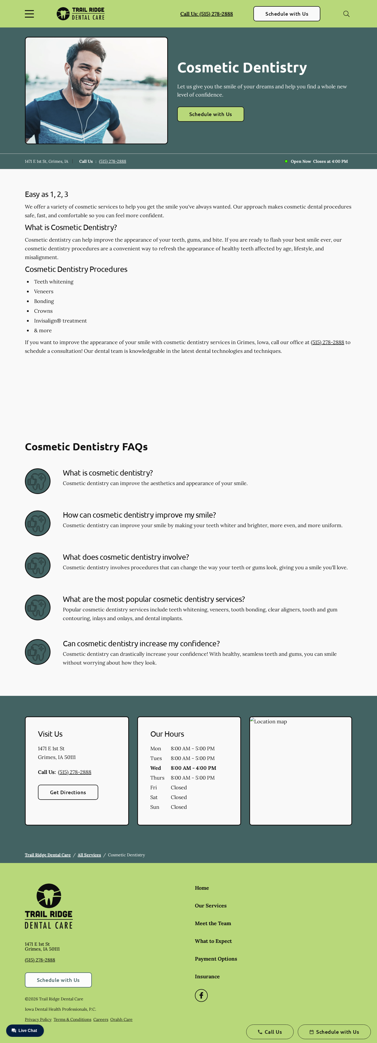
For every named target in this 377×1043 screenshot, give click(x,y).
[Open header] (30, 14)
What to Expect (213, 941)
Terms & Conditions (72, 1019)
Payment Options (216, 958)
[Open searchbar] (346, 14)
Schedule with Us (286, 13)
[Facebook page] (201, 995)
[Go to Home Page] (81, 13)
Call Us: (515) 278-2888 (206, 14)
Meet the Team (213, 923)
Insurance (207, 976)
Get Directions (68, 792)
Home (202, 888)
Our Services (211, 905)
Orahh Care (121, 1019)
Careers (100, 1019)
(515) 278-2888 (112, 161)
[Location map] (300, 771)
